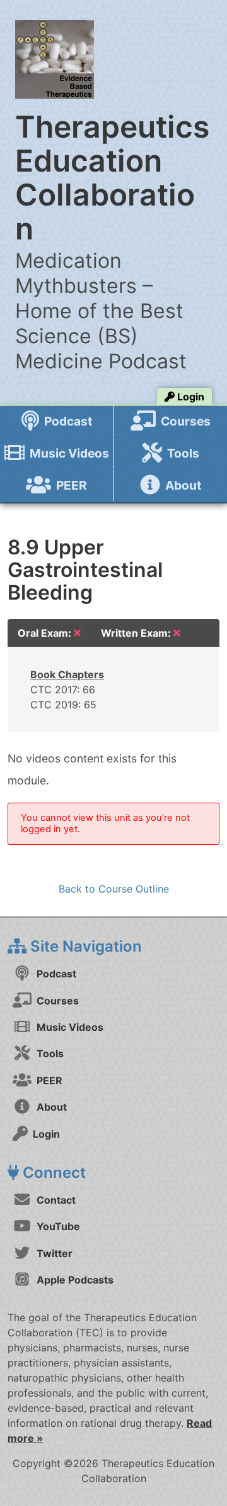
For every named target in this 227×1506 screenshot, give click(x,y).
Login (189, 396)
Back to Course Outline (114, 888)
